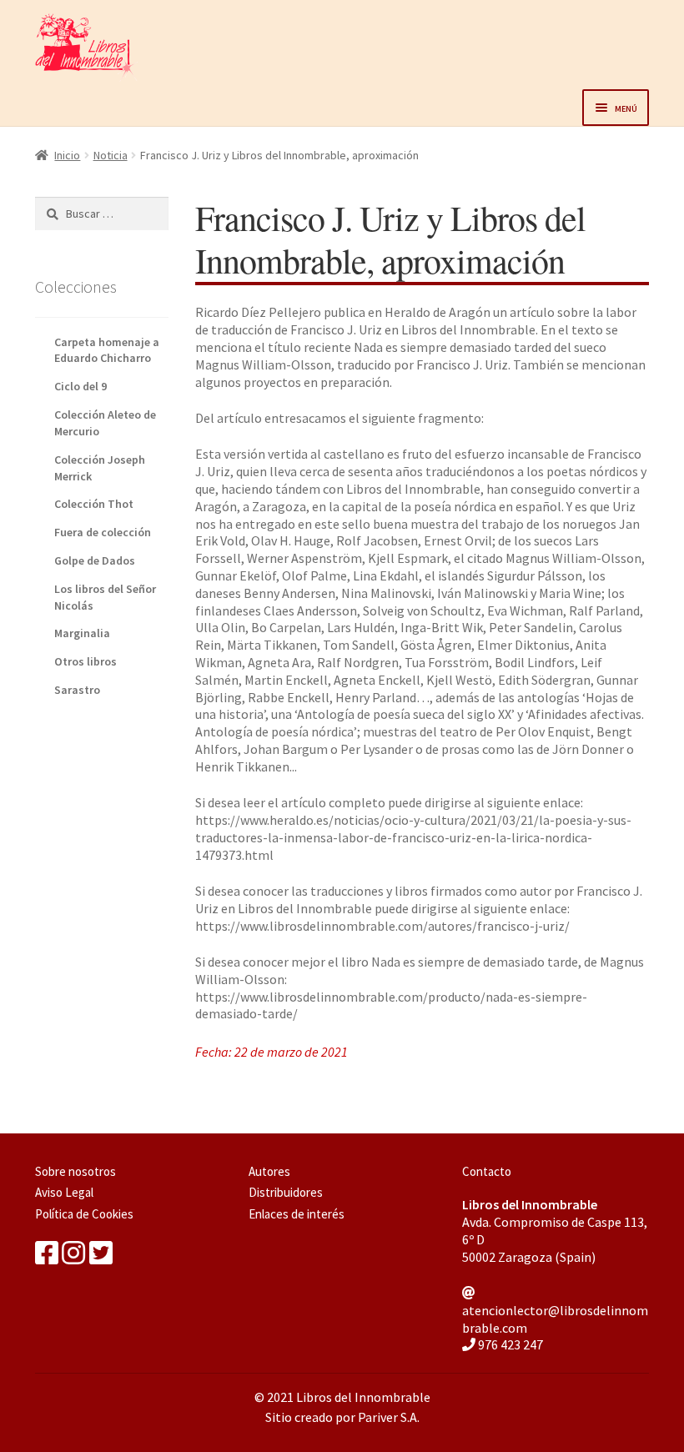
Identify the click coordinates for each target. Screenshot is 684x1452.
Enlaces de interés (297, 1214)
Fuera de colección (102, 532)
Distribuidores (286, 1192)
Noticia (110, 155)
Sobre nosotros (75, 1171)
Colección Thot (93, 503)
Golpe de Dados (94, 560)
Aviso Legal (64, 1192)
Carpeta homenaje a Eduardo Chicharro (106, 350)
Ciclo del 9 (80, 386)
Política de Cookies (84, 1214)
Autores (269, 1171)
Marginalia (82, 633)
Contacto (486, 1171)
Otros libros (85, 661)
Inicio (67, 155)
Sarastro (77, 689)
